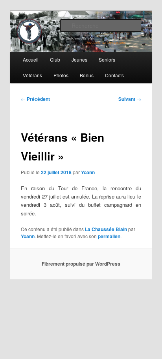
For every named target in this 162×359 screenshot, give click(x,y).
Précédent (35, 98)
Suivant (129, 98)
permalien (109, 236)
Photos (60, 75)
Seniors (107, 59)
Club (55, 59)
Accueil (31, 59)
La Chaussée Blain (106, 229)
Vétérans (32, 75)
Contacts (114, 75)
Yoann (88, 172)
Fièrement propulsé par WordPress (81, 263)
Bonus (87, 75)
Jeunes (79, 59)
